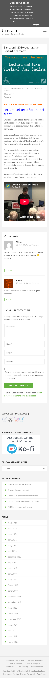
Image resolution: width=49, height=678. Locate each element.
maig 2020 (12, 545)
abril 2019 (12, 574)
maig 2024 (12, 522)
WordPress (41, 674)
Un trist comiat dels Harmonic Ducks (23, 501)
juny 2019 (12, 562)
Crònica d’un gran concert (18, 490)
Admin (8, 97)
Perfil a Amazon (15, 663)
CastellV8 (10, 666)
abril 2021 (12, 539)
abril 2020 (12, 551)
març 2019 (12, 579)
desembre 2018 (14, 596)
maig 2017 (12, 625)
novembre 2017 (14, 619)
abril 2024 (12, 528)
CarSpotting (23, 666)
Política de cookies (35, 660)
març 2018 (12, 608)
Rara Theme (20, 674)
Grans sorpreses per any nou (19, 484)
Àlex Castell (11, 31)
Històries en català (11, 88)
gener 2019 (13, 591)
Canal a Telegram (33, 663)
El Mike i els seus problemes (20, 507)
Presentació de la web (15, 660)
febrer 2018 (13, 613)
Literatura (22, 88)
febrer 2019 (13, 585)
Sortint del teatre (34, 141)
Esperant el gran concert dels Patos (23, 495)
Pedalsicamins (37, 666)
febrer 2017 (13, 642)
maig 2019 (12, 568)
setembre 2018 (14, 602)
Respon (9, 270)
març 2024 (12, 534)
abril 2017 (12, 630)
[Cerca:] (22, 468)
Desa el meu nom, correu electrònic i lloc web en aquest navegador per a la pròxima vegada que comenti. (24, 375)
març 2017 (12, 636)
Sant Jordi (30, 88)
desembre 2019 (14, 557)
